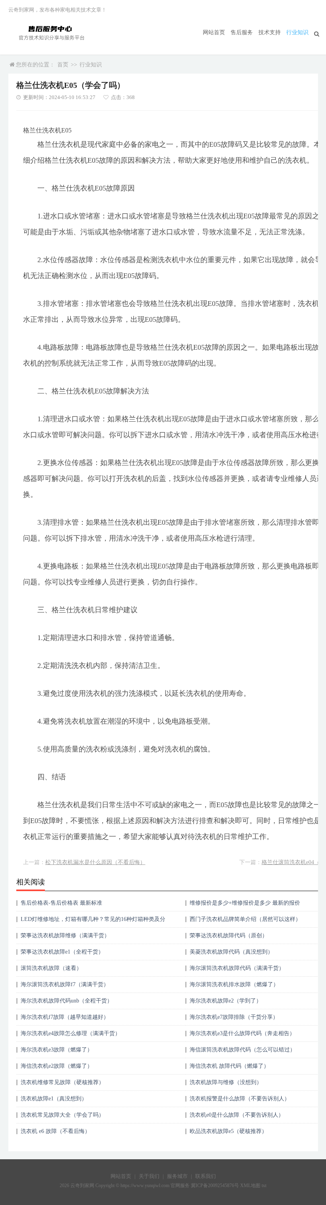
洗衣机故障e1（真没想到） (54, 1099)
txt (264, 1185)
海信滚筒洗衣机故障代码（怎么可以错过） (242, 1050)
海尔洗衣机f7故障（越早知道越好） (65, 1017)
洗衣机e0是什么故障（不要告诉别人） (237, 1115)
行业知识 (297, 32)
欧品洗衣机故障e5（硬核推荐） (228, 1131)
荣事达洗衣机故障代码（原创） (229, 935)
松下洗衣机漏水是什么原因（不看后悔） (95, 862)
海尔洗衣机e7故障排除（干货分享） (234, 1017)
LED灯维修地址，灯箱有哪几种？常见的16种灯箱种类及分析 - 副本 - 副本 (93, 922)
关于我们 (149, 1176)
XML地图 (250, 1185)
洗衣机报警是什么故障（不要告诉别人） (240, 1099)
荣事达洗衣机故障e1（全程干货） (62, 952)
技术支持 (269, 32)
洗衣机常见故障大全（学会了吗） (62, 1115)
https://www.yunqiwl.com (144, 1185)
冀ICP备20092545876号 (215, 1185)
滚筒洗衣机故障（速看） (51, 968)
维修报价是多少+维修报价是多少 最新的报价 (245, 903)
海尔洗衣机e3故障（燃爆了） (57, 1050)
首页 (62, 65)
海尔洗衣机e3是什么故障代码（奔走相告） (242, 1033)
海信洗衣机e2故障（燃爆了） (57, 1066)
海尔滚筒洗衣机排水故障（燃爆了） (234, 984)
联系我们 (205, 1176)
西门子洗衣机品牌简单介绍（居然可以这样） (245, 919)
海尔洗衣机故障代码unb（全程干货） (67, 1001)
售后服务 (242, 32)
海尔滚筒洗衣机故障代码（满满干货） (237, 968)
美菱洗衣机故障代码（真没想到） (231, 952)
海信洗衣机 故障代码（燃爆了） (229, 1066)
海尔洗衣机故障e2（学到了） (226, 1001)
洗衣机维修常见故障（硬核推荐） (62, 1082)
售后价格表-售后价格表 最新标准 (61, 903)
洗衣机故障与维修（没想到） (226, 1082)
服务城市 (177, 1176)
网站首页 (214, 32)
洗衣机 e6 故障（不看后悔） (55, 1131)
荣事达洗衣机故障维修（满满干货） (65, 935)
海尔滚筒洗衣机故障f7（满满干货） (65, 984)
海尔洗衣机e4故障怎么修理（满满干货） (70, 1033)
